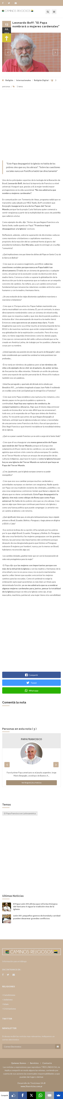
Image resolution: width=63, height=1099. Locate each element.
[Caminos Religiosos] (21, 12)
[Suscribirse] (57, 1046)
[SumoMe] (58, 1095)
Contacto (47, 1063)
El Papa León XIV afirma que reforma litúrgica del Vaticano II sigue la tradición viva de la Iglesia (35, 906)
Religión (9, 80)
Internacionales (23, 80)
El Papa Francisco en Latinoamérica (20, 813)
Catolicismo (9, 995)
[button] (7, 52)
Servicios (34, 1063)
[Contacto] (16, 3)
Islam (5, 1004)
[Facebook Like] (13, 1095)
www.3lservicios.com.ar (31, 1086)
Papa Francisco (31, 739)
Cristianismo (9, 1008)
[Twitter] (10, 3)
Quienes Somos (18, 1063)
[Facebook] (4, 3)
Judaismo (8, 999)
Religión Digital (41, 80)
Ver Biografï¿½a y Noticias (32, 783)
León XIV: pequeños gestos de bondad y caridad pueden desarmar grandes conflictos (36, 917)
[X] (31, 1095)
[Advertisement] (31, 126)
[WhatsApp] (40, 1095)
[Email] (49, 1095)
